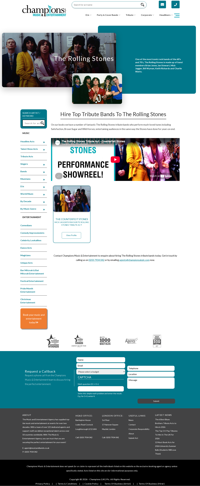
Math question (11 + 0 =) (88, 384)
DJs (87, 15)
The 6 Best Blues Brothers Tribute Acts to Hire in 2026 (165, 423)
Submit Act (133, 438)
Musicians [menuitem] (25, 179)
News (131, 420)
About (131, 433)
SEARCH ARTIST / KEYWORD (31, 114)
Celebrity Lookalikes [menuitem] (30, 240)
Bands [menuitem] (23, 171)
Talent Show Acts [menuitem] (29, 149)
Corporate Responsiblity (139, 429)
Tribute (129, 15)
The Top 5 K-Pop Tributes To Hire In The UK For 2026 (166, 435)
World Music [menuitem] (26, 193)
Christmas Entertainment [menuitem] (27, 301)
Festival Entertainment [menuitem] (32, 281)
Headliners (164, 15)
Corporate (146, 15)
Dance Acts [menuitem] (26, 247)
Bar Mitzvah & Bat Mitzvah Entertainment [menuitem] (32, 272)
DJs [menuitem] (22, 186)
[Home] (44, 10)
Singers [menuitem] (24, 164)
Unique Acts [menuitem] (26, 262)
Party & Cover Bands (107, 15)
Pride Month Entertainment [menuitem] (27, 290)
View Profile (71, 235)
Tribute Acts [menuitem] (26, 156)
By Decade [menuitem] (25, 201)
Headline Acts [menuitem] (27, 141)
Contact (132, 424)
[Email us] (162, 4)
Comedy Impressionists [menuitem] (32, 233)
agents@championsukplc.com (134, 260)
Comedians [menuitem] (26, 225)
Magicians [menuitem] (25, 255)
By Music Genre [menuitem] (28, 208)
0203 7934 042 (96, 260)
